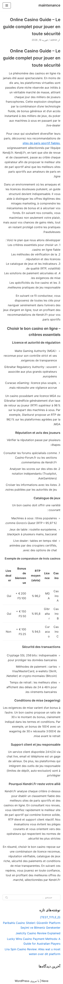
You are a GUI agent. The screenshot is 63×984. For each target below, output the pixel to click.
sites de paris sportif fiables (41, 143)
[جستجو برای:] (31, 897)
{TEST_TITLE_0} (50, 917)
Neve (44, 981)
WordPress (22, 981)
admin (53, 39)
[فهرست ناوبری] (7, 5)
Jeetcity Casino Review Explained (38, 933)
